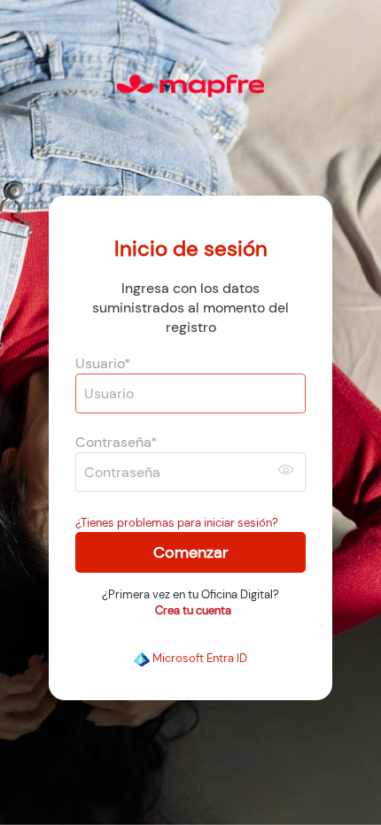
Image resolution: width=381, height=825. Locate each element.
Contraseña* (116, 443)
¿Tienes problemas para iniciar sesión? (176, 522)
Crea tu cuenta (193, 610)
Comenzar (191, 552)
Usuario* (103, 364)
